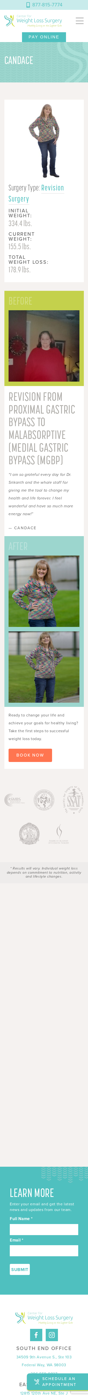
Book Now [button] (30, 755)
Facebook (36, 1331)
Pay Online (44, 37)
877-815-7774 (47, 5)
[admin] (33, 21)
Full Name (21, 1218)
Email (16, 1240)
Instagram (52, 1331)
